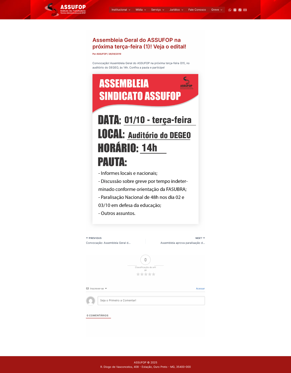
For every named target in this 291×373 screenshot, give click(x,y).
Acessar (200, 288)
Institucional (119, 9)
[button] (128, 10)
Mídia (139, 9)
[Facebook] (239, 9)
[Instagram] (234, 9)
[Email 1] (245, 9)
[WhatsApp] (229, 9)
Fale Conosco (197, 9)
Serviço (156, 9)
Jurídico (175, 9)
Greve (215, 9)
